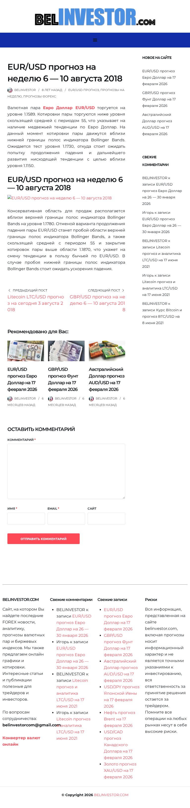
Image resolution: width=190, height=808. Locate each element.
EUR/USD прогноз (83, 90)
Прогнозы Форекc (39, 96)
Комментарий (21, 440)
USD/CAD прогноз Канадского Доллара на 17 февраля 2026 (118, 745)
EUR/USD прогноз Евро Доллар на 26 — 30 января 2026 (161, 225)
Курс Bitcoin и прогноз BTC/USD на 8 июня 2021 (162, 316)
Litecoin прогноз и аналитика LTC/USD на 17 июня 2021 (160, 288)
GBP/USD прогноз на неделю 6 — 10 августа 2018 (97, 303)
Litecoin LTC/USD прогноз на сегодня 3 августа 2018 (35, 303)
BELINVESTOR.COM (111, 795)
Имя (12, 508)
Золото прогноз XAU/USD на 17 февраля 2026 (120, 770)
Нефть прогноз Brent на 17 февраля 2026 (119, 719)
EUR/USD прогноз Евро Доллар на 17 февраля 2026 (159, 77)
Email (53, 508)
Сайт (92, 508)
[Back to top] (185, 803)
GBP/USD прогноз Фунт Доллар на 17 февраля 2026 (159, 99)
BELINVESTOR (25, 90)
